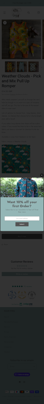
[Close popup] (42, 175)
